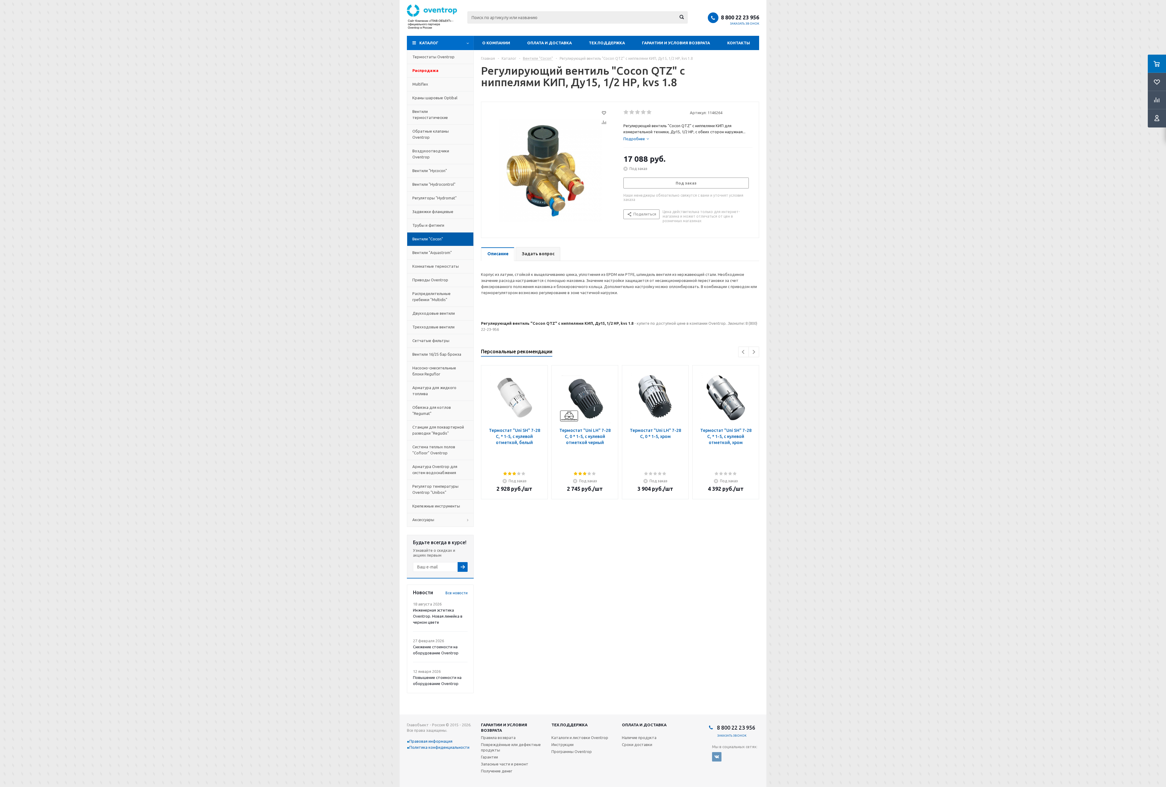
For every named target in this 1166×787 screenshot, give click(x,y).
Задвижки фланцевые (432, 211)
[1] (626, 112)
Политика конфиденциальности (439, 747)
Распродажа (425, 70)
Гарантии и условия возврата (676, 43)
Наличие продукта (639, 737)
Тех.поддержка (607, 43)
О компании (496, 43)
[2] (632, 112)
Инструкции (562, 744)
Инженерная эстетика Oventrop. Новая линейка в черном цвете (437, 616)
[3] (638, 112)
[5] (649, 112)
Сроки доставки (637, 744)
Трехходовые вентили (433, 327)
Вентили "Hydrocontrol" (433, 184)
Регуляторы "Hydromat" (434, 198)
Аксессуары (423, 519)
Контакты (738, 43)
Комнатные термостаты (435, 266)
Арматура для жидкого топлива (434, 390)
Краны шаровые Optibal (434, 98)
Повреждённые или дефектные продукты (511, 747)
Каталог (428, 43)
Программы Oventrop (571, 751)
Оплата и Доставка (549, 43)
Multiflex (420, 84)
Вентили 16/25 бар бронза (436, 354)
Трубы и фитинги (428, 225)
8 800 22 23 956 (740, 17)
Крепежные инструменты (436, 506)
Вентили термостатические (430, 114)
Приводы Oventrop (430, 280)
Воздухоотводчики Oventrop (430, 154)
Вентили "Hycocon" (429, 170)
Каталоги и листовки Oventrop (579, 737)
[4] (643, 112)
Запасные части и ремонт (504, 764)
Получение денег (496, 771)
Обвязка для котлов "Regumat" (431, 410)
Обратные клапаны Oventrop (430, 134)
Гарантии (489, 757)
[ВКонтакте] (716, 757)
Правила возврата (498, 737)
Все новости (456, 593)
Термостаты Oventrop (433, 57)
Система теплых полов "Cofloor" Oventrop (433, 450)
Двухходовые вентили (433, 313)
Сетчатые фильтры (430, 340)
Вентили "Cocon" (427, 239)
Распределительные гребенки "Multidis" (431, 296)
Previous (743, 352)
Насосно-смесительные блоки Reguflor (434, 371)
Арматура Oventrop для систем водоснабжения (434, 469)
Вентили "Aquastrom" (432, 252)
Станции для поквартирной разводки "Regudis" (438, 430)
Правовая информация (430, 741)
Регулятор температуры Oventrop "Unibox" (435, 489)
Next (754, 352)
